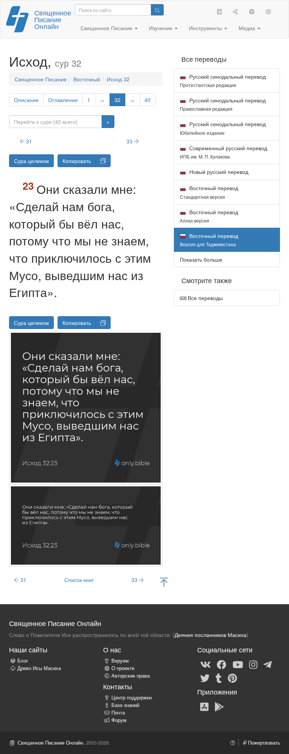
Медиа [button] (248, 28)
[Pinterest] (232, 677)
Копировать (76, 161)
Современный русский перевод (223, 152)
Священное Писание (41, 79)
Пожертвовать (263, 742)
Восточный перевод (209, 192)
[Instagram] (253, 664)
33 (130, 141)
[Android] (219, 706)
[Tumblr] (219, 677)
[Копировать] (103, 160)
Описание (26, 100)
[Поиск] (157, 9)
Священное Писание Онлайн (52, 19)
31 (28, 141)
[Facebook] (221, 664)
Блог (22, 660)
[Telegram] (267, 664)
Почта (118, 712)
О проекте (122, 668)
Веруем (120, 660)
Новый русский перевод (218, 171)
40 (147, 100)
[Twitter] (205, 677)
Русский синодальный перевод (223, 80)
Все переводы (204, 298)
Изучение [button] (161, 28)
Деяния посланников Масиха (210, 634)
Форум (118, 720)
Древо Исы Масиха (39, 668)
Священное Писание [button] (107, 28)
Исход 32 (118, 79)
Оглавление (63, 100)
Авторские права (130, 675)
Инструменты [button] (206, 28)
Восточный (86, 79)
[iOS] (204, 706)
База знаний (125, 705)
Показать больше (201, 259)
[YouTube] (238, 664)
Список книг (79, 579)
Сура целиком (31, 161)
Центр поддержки (131, 697)
